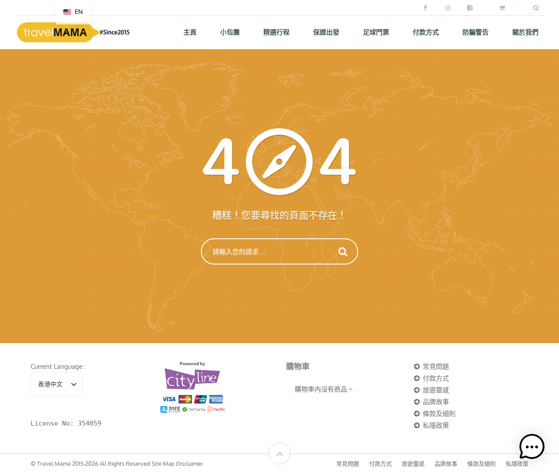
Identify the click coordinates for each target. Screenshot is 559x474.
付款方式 (426, 32)
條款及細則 (439, 413)
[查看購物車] (503, 8)
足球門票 (376, 32)
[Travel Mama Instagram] (447, 8)
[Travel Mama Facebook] (425, 8)
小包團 (230, 32)
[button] (532, 447)
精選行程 (276, 32)
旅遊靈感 (436, 390)
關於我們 (525, 32)
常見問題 (436, 366)
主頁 (190, 32)
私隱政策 (436, 425)
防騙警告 (475, 32)
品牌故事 (436, 402)
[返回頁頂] (279, 453)
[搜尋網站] (536, 8)
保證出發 (326, 32)
